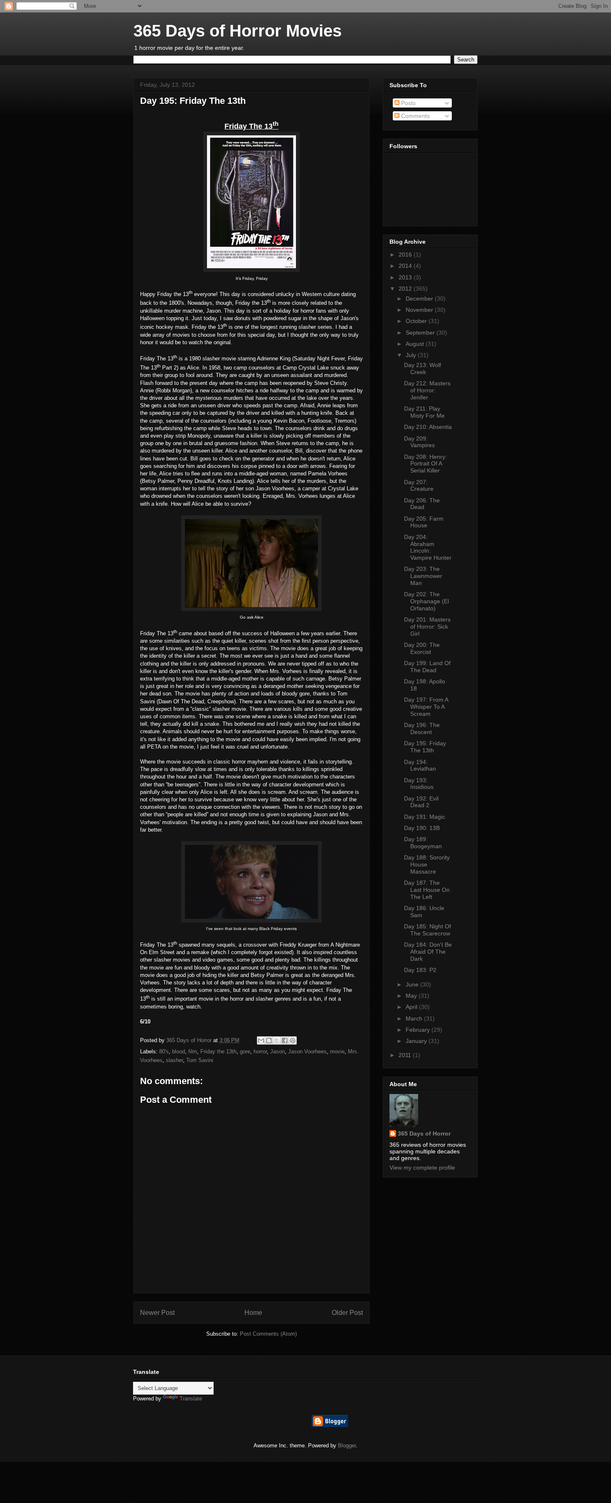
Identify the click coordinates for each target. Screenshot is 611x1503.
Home (253, 1312)
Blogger (347, 1445)
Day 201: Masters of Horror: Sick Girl (427, 626)
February (418, 1029)
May (412, 995)
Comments (414, 116)
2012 (406, 288)
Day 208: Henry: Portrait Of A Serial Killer (425, 463)
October (417, 321)
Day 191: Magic (424, 816)
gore (245, 1051)
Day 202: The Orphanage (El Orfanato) (426, 601)
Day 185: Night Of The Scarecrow (427, 930)
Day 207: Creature (419, 485)
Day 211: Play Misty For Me (424, 412)
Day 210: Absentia (428, 426)
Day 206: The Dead (422, 504)
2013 (406, 277)
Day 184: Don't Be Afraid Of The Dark (428, 951)
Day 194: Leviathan (420, 765)
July (412, 355)
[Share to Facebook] (285, 1040)
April (412, 1007)
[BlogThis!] (269, 1040)
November (420, 309)
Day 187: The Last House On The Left (427, 889)
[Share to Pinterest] (292, 1040)
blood (178, 1051)
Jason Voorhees (307, 1051)
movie (337, 1051)
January (417, 1041)
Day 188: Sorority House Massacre (427, 864)
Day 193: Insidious (419, 784)
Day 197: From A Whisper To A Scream (426, 706)
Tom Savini (199, 1060)
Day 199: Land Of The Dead (427, 666)
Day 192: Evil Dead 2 (421, 802)
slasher (174, 1060)
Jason (277, 1051)
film (192, 1051)
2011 (406, 1055)
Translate (191, 1398)
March (415, 1018)
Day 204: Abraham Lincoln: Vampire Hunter (427, 547)
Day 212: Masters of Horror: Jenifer (427, 390)
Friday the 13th (218, 1051)
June (413, 984)
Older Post (347, 1312)
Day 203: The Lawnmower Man (423, 575)
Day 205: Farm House (423, 522)
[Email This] (261, 1040)
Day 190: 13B (422, 828)
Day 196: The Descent (422, 728)
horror (260, 1051)
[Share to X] (277, 1040)
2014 (406, 265)
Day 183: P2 (420, 970)
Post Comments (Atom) (268, 1334)
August (416, 343)
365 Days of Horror (424, 1133)
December (420, 298)
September (421, 332)
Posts (407, 103)
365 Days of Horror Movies (237, 31)
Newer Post (157, 1312)
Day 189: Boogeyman (423, 842)
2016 (406, 254)
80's (164, 1051)
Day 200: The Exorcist (422, 648)
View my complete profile (422, 1167)
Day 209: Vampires (419, 442)
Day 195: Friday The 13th (425, 747)
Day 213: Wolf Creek (422, 368)
